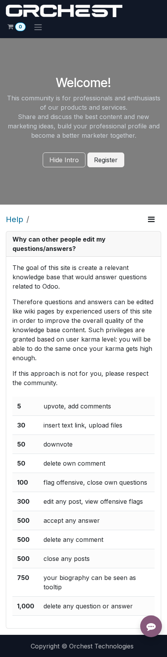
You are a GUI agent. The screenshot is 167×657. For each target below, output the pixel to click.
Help (14, 219)
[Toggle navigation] (38, 27)
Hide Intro (64, 160)
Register (106, 160)
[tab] (83, 244)
